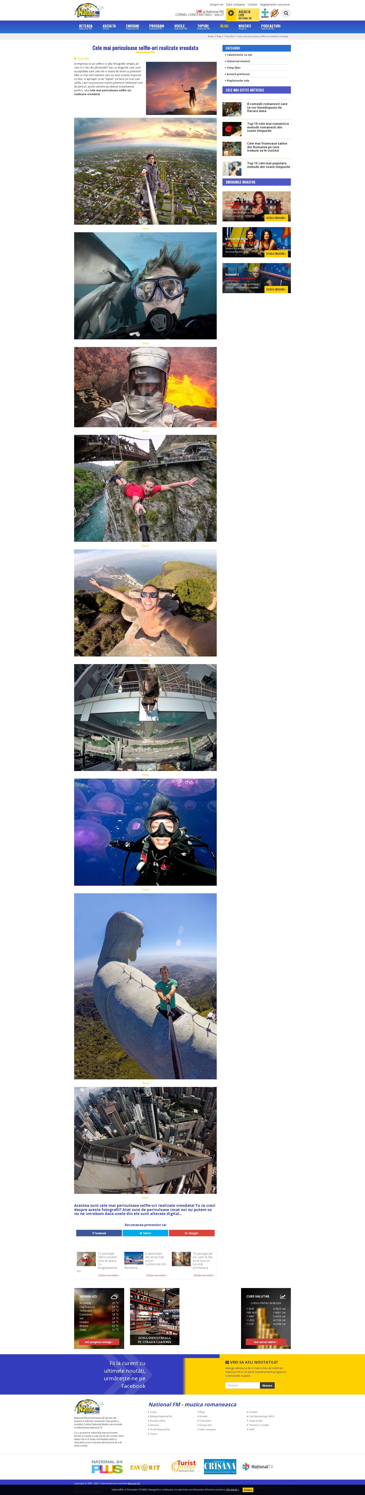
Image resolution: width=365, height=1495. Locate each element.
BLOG (224, 25)
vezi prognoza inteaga (98, 1342)
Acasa (211, 36)
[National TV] (258, 1466)
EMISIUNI (132, 26)
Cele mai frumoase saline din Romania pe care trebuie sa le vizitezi (267, 147)
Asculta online (157, 1420)
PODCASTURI (270, 26)
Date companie (235, 4)
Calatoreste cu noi (239, 54)
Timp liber (229, 36)
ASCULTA (109, 26)
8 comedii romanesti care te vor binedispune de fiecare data (267, 107)
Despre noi (216, 4)
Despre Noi (205, 1425)
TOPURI (203, 26)
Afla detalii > (232, 1489)
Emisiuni (154, 1425)
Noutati (203, 1416)
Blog (219, 36)
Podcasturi (205, 1420)
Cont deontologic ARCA (261, 1416)
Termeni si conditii (259, 1425)
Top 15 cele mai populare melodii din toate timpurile (268, 165)
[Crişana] (220, 1466)
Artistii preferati (238, 74)
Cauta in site (255, 1420)
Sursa (145, 228)
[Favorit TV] (145, 1466)
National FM (134, 1483)
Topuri (153, 1433)
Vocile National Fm (160, 1429)
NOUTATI (245, 26)
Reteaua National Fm (161, 1416)
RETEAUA (85, 26)
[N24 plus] (107, 1466)
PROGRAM (156, 26)
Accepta (248, 1489)
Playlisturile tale (237, 80)
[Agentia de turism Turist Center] (182, 1466)
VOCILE (180, 26)
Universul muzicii (238, 61)
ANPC (252, 1429)
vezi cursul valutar (265, 1342)
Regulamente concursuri (275, 4)
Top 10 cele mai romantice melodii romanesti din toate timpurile (268, 127)
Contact (252, 4)
